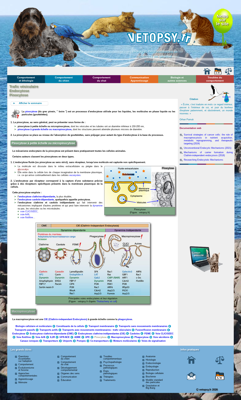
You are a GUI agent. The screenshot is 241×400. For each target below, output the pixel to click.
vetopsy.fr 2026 (208, 389)
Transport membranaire (101, 326)
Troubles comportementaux (112, 357)
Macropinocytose (23, 311)
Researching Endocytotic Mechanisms (203, 159)
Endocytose (18, 333)
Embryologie (152, 366)
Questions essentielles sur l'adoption (25, 358)
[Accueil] (207, 73)
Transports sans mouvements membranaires (143, 326)
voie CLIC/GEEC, (29, 211)
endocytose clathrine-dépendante (37, 196)
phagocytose (125, 319)
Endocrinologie (153, 363)
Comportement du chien (64, 79)
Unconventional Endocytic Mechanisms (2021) (207, 148)
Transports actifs (49, 330)
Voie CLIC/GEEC (164, 333)
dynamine (98, 205)
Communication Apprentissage (139, 79)
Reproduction (152, 370)
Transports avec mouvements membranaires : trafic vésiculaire (96, 330)
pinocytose (31, 111)
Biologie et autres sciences (177, 79)
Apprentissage (25, 379)
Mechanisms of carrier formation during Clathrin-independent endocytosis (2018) (208, 154)
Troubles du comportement (215, 79)
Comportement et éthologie (26, 79)
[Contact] (191, 379)
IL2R (52, 337)
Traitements (109, 380)
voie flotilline (26, 217)
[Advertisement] (206, 185)
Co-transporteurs (99, 341)
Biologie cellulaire (155, 373)
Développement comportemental (69, 368)
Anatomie (150, 356)
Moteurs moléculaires (125, 341)
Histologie (151, 359)
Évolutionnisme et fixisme (26, 368)
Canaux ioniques (29, 341)
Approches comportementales (27, 374)
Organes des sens (70, 373)
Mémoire (22, 382)
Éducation (66, 380)
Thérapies (108, 376)
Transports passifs (25, 330)
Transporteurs (50, 341)
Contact (226, 97)
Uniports (67, 341)
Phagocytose (141, 337)
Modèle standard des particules (154, 381)
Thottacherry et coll (106, 301)
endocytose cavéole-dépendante (36, 199)
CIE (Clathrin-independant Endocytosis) (65, 319)
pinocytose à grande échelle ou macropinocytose (44, 129)
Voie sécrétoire (161, 337)
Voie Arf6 (40, 337)
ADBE (77, 337)
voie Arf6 (24, 214)
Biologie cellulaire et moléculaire (34, 326)
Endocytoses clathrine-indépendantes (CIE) (101, 333)
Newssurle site (222, 20)
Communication (69, 376)
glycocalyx (23, 169)
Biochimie (151, 376)
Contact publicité (198, 254)
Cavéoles (135, 333)
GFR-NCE (64, 337)
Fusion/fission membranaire (150, 330)
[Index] (218, 73)
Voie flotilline (23, 337)
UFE (87, 337)
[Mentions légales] (228, 73)
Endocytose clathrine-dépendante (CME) (52, 333)
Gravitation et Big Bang (152, 386)
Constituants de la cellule (70, 326)
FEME (147, 333)
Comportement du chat (101, 79)
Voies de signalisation (153, 341)
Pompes (81, 341)
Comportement (25, 364)
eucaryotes (75, 175)
